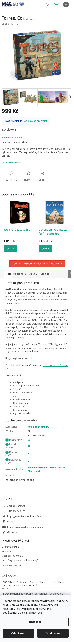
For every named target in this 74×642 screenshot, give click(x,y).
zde (40, 613)
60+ (29, 446)
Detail (10, 248)
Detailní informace (11, 163)
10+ (29, 440)
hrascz (10, 522)
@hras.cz (12, 532)
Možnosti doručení (12, 138)
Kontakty (6, 551)
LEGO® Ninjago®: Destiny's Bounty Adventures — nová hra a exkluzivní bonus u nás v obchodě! (33, 584)
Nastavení (35, 622)
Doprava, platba (10, 547)
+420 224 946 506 (16, 511)
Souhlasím (53, 633)
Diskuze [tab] (45, 274)
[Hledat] (47, 4)
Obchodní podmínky (12, 556)
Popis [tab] (8, 274)
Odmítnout (18, 633)
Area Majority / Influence (41, 467)
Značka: (10, 24)
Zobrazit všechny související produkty (37, 263)
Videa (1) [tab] (33, 274)
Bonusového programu (35, 121)
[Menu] (66, 4)
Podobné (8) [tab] (20, 274)
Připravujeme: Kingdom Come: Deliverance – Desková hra (32, 594)
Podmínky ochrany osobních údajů (20, 560)
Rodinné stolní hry (38, 427)
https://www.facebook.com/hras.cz (26, 516)
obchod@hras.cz (16, 506)
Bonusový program (12, 565)
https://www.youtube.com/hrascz (25, 527)
